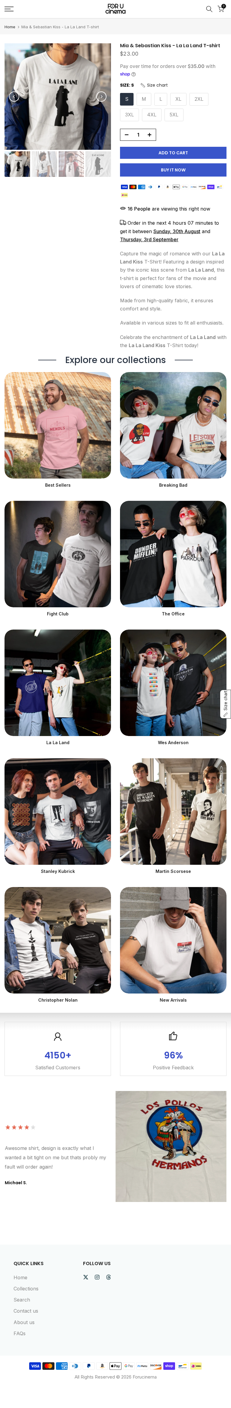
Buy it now (173, 170)
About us (24, 1322)
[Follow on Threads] (108, 1277)
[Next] (101, 96)
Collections (26, 1289)
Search (22, 1300)
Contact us (26, 1311)
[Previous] (14, 96)
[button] (154, 85)
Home (10, 27)
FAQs (20, 1333)
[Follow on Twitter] (85, 1277)
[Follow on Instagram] (97, 1277)
